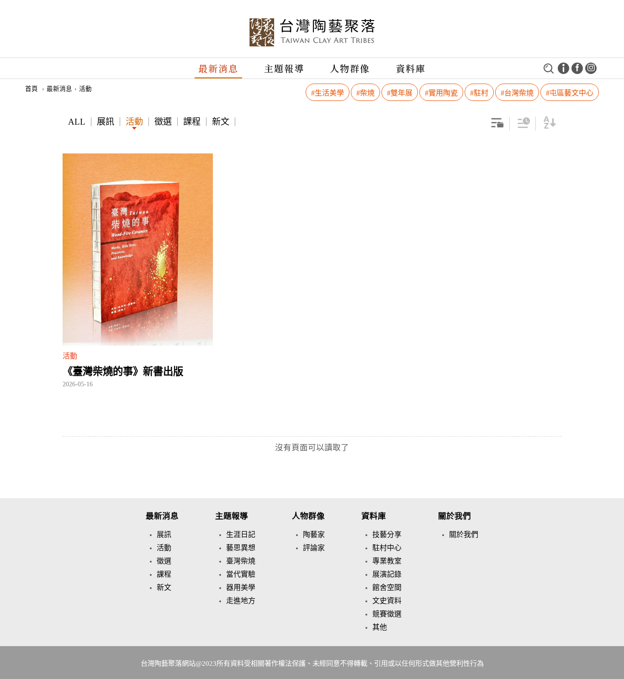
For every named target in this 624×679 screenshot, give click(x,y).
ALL (76, 121)
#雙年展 (399, 93)
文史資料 (387, 601)
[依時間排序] (523, 126)
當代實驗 (240, 574)
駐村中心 (387, 548)
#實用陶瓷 (441, 93)
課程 (192, 121)
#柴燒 (365, 93)
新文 (220, 121)
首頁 (31, 88)
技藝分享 (387, 534)
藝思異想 (240, 548)
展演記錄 (387, 574)
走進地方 (240, 601)
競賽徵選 (387, 614)
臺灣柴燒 (240, 561)
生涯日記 (240, 534)
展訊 (105, 121)
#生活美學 (327, 93)
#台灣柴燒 (517, 93)
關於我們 (454, 516)
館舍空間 (387, 587)
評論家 (314, 548)
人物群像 (350, 68)
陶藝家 (314, 534)
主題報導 (284, 68)
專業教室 (387, 561)
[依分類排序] (497, 126)
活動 (134, 121)
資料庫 (411, 68)
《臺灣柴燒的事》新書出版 (123, 371)
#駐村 (479, 93)
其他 (379, 627)
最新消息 (218, 68)
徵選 (163, 121)
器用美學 (240, 587)
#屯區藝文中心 (569, 93)
